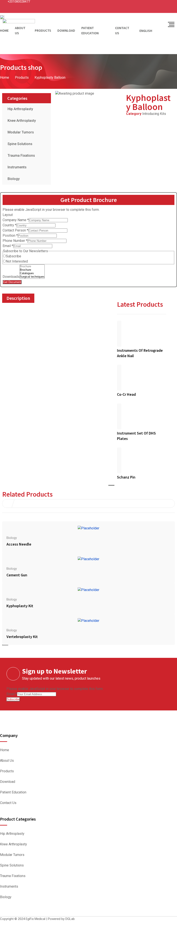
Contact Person (15, 230)
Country (9, 225)
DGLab (70, 919)
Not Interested (17, 261)
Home (4, 750)
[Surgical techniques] (32, 276)
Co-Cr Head (126, 394)
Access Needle (18, 544)
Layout (8, 215)
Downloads (11, 277)
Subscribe (13, 256)
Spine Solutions (20, 144)
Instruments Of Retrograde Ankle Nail (140, 353)
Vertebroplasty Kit (22, 636)
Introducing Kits (154, 114)
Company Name (16, 220)
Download (7, 781)
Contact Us (8, 803)
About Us (7, 760)
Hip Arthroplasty (20, 109)
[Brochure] (32, 266)
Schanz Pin (126, 477)
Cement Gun (16, 574)
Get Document (12, 282)
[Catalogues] (32, 273)
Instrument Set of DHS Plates (136, 436)
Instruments (17, 167)
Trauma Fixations (21, 155)
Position (10, 235)
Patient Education (13, 792)
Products (7, 771)
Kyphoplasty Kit (19, 605)
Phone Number (15, 241)
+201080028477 (19, 1)
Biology (14, 179)
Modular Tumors (21, 132)
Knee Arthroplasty (22, 121)
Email (8, 246)
